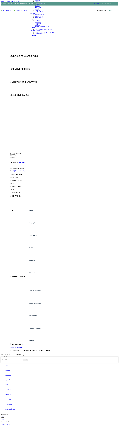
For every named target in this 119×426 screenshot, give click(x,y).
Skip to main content (15, 1)
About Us (32, 260)
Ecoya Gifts (38, 22)
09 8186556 (96, 3)
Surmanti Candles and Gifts (42, 26)
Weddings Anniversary (40, 11)
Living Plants (38, 23)
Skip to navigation (5, 1)
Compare (9, 404)
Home (31, 210)
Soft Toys (37, 25)
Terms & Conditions (35, 328)
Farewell (37, 9)
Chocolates (37, 20)
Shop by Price (33, 235)
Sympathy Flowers (39, 14)
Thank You (37, 10)
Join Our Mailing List (35, 290)
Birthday (37, 1)
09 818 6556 (24, 163)
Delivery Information (35, 303)
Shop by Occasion (34, 223)
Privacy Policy (33, 315)
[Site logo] (7, 10)
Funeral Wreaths (39, 17)
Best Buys (32, 248)
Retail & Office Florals (40, 33)
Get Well (37, 4)
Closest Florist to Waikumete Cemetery (45, 29)
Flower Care (32, 272)
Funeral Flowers (39, 16)
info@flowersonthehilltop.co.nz (20, 171)
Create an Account (5, 424)
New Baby (37, 6)
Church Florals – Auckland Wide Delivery (45, 32)
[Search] (107, 10)
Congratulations (39, 3)
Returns (31, 340)
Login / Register (11, 409)
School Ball (38, 7)
